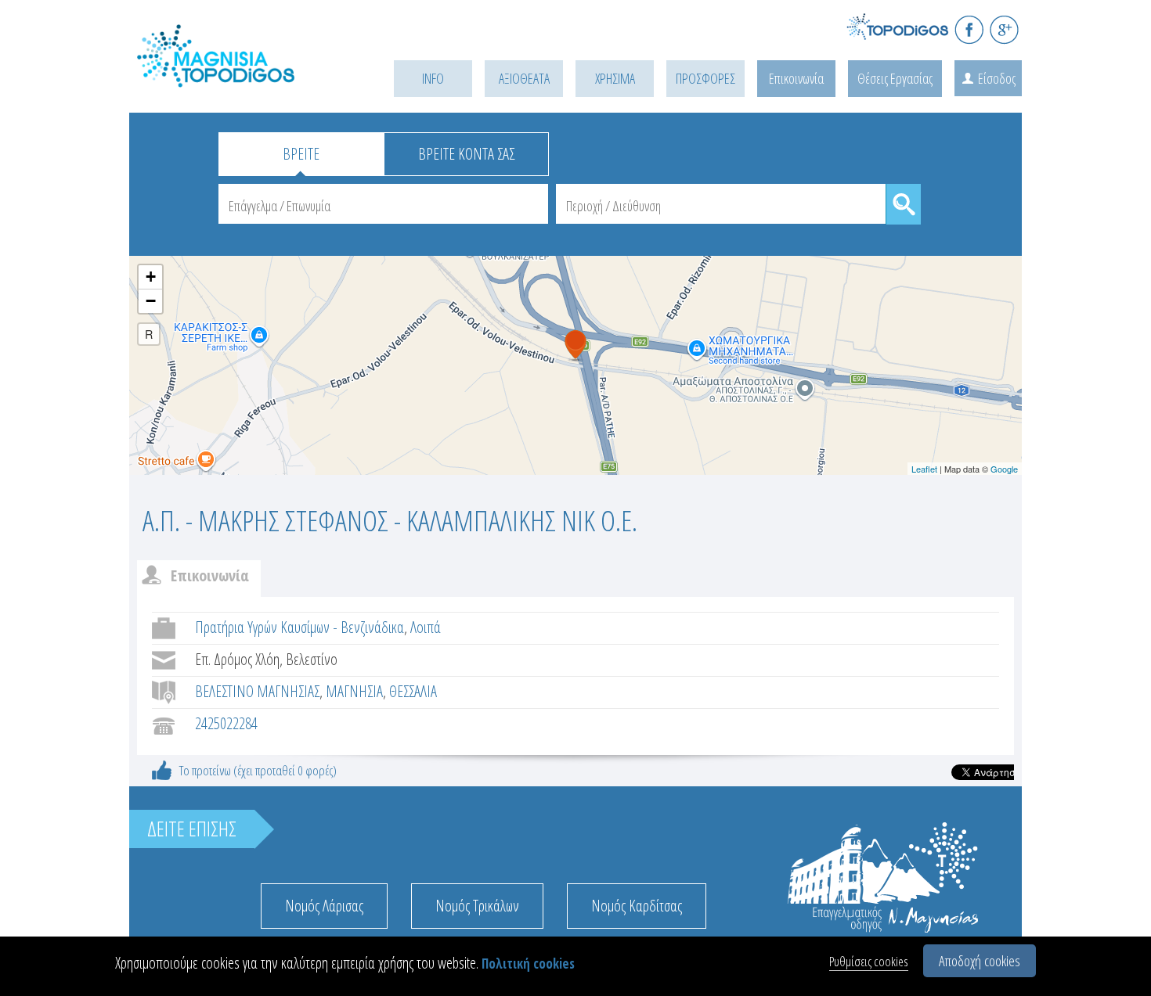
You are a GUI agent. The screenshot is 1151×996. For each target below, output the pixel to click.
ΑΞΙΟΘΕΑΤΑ (524, 78)
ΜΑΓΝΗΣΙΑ (354, 691)
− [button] (151, 301)
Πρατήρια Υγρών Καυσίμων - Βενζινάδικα (299, 627)
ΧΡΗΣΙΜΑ (615, 78)
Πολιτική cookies (528, 964)
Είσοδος (997, 78)
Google (1004, 468)
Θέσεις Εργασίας (895, 78)
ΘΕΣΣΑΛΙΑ (413, 691)
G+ (1004, 29)
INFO (433, 78)
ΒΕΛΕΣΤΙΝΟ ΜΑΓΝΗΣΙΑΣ (257, 691)
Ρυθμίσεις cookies (868, 961)
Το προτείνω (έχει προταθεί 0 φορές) (258, 770)
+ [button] (151, 276)
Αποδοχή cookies (979, 961)
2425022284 (226, 723)
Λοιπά (425, 627)
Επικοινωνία (796, 78)
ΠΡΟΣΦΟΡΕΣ (705, 78)
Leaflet (924, 468)
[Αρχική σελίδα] (239, 75)
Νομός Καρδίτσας (636, 905)
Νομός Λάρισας (324, 905)
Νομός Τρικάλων (477, 905)
